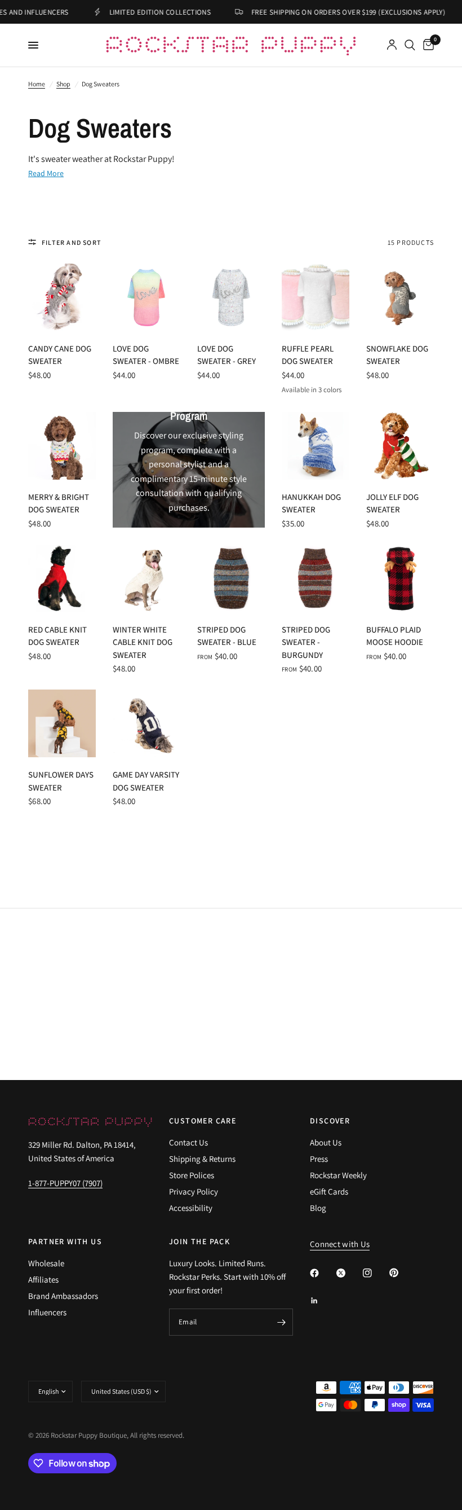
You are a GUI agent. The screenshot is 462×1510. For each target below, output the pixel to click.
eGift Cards (329, 1191)
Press (319, 1158)
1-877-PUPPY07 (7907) (65, 1183)
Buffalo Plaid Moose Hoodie (394, 636)
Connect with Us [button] (340, 1244)
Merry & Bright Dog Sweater (58, 503)
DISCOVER (330, 1121)
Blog (318, 1207)
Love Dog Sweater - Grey (226, 355)
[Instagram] (375, 1273)
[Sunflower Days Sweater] (62, 723)
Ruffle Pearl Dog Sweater (308, 355)
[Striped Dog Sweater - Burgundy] (315, 578)
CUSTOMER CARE (202, 1121)
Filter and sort (71, 242)
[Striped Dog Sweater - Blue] (231, 578)
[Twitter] (348, 1273)
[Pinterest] (401, 1272)
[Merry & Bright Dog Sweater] (62, 446)
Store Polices (191, 1175)
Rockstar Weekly (338, 1175)
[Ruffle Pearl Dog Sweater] (315, 297)
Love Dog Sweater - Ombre (146, 355)
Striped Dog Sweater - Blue (226, 636)
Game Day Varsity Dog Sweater (146, 781)
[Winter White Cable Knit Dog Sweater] (146, 578)
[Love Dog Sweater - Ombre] (146, 297)
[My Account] (392, 45)
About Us (325, 1142)
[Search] (410, 45)
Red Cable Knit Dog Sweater (57, 636)
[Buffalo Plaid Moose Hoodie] (400, 578)
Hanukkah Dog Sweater (311, 503)
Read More (46, 173)
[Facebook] (322, 1273)
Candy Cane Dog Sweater (59, 355)
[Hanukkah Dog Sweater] (315, 446)
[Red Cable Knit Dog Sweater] (62, 578)
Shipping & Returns (202, 1158)
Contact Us (188, 1142)
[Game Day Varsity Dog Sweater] (146, 723)
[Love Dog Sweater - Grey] (231, 297)
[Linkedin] (322, 1300)
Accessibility (190, 1207)
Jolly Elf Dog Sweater (392, 503)
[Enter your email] (281, 1322)
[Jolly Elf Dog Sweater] (400, 446)
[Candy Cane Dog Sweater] (62, 297)
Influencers (47, 1312)
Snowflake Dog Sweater (397, 355)
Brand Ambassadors (63, 1295)
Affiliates (43, 1279)
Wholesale (46, 1263)
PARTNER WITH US (65, 1241)
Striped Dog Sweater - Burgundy (306, 642)
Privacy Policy (193, 1191)
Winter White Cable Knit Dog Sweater (142, 642)
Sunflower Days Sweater (61, 781)
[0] (426, 45)
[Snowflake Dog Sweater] (400, 297)
